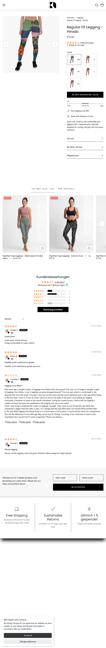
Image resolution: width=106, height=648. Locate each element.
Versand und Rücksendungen (15, 598)
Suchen (6, 594)
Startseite (70, 18)
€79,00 (98, 258)
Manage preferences (28, 641)
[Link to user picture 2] (25, 426)
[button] (96, 5)
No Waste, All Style (74, 147)
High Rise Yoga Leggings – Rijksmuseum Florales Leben (23, 257)
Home (58, 554)
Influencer (7, 611)
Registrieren (78, 487)
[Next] (55, 44)
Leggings (80, 18)
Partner (59, 594)
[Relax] (53, 5)
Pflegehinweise (73, 155)
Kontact (6, 607)
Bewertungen (8, 615)
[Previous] (6, 44)
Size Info (70, 138)
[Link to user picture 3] (39, 426)
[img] (11, 326)
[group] (53, 227)
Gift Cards (60, 566)
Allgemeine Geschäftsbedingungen (17, 602)
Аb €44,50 (17, 258)
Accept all (28, 635)
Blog (58, 562)
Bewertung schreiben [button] (53, 309)
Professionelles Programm (67, 598)
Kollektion (60, 558)
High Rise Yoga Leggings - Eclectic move (66, 256)
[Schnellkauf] (42, 248)
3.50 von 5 (60, 282)
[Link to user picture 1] (11, 426)
